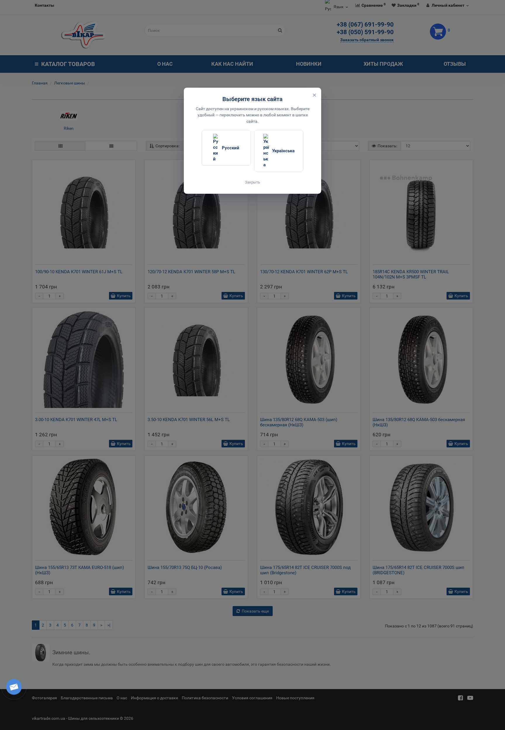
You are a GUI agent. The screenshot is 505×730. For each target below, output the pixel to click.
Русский (230, 148)
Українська (283, 150)
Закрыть (252, 182)
